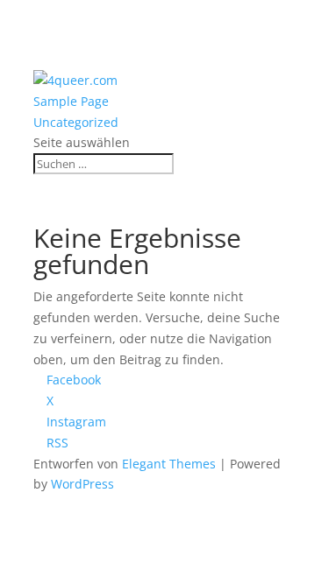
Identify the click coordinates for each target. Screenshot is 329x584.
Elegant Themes (169, 463)
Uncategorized (75, 122)
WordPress (82, 483)
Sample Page (71, 101)
